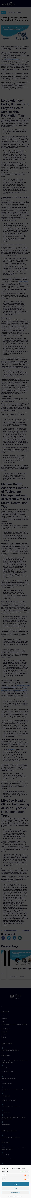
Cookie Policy (12, 1196)
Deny (15, 1188)
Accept (15, 1184)
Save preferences (15, 1192)
